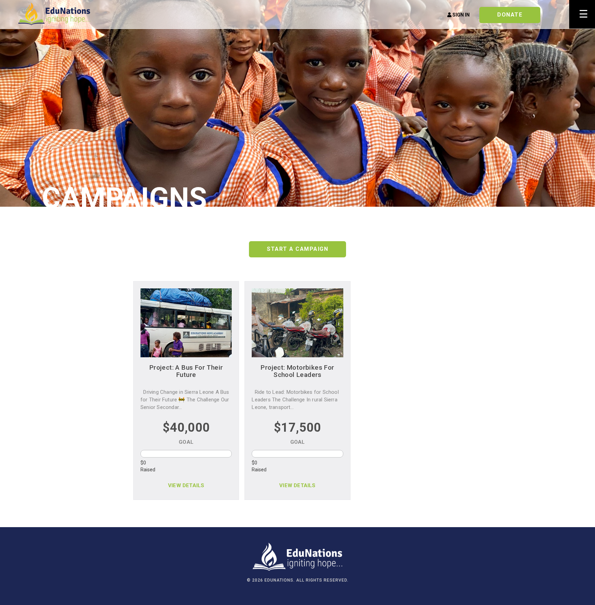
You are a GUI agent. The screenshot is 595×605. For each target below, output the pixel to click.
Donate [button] (509, 14)
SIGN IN (460, 15)
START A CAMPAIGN (297, 249)
